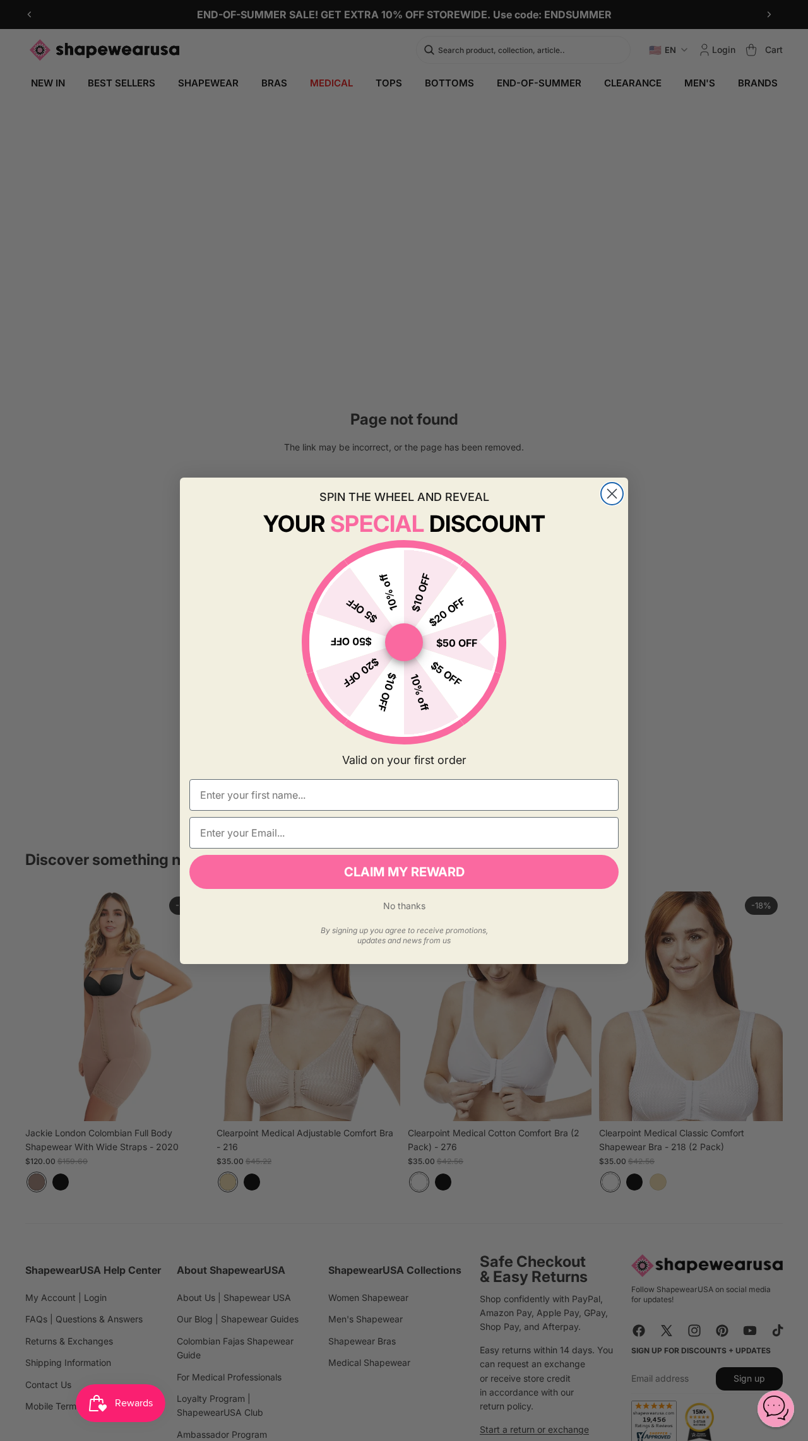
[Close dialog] (612, 494)
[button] (776, 1409)
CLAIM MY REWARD (404, 871)
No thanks (404, 905)
